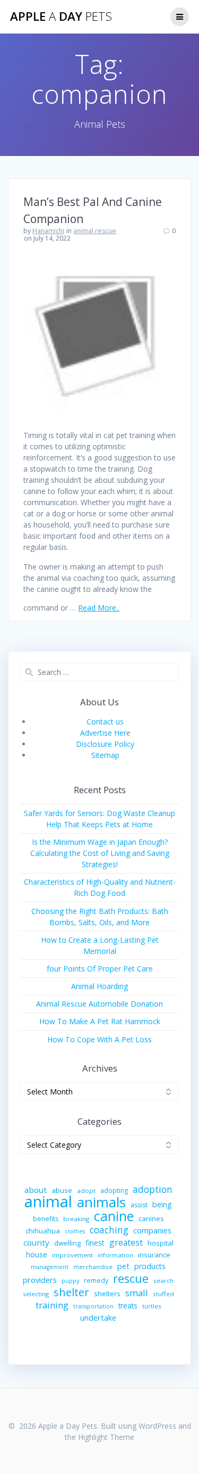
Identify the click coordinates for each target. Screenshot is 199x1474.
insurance (154, 1254)
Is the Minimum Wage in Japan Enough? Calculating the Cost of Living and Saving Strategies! (99, 853)
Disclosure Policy (105, 744)
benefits (45, 1218)
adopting (114, 1190)
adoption (152, 1189)
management (49, 1267)
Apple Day (61, 16)
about (35, 1189)
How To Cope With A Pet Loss (99, 1039)
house (36, 1254)
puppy (70, 1280)
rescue (131, 1278)
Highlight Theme (106, 1437)
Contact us (105, 722)
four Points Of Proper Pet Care (100, 969)
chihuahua (42, 1231)
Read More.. (98, 608)
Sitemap (105, 755)
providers (40, 1279)
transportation (93, 1306)
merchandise (93, 1267)
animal (48, 1201)
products (150, 1266)
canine (114, 1216)
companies (152, 1230)
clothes (75, 1231)
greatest (126, 1242)
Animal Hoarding (99, 986)
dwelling (67, 1243)
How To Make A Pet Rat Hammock (99, 1021)
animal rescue (94, 230)
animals (101, 1202)
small (136, 1292)
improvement (72, 1255)
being (162, 1204)
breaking (76, 1219)
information (115, 1255)
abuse (61, 1190)
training (52, 1305)
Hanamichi (48, 230)
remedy (96, 1280)
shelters (107, 1293)
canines (151, 1218)
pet (123, 1266)
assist (139, 1204)
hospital (161, 1243)
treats (127, 1305)
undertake (98, 1317)
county (36, 1242)
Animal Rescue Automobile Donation (99, 1004)
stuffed (163, 1294)
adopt (86, 1191)
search (163, 1280)
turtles (151, 1306)
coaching (109, 1230)
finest (95, 1243)
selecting (36, 1294)
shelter (71, 1292)
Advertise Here (105, 733)
